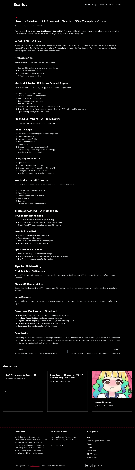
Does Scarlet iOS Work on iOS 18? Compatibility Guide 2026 (95, 351)
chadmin (11, 379)
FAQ (102, 5)
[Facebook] (87, 465)
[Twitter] (98, 465)
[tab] (63, 413)
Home (87, 5)
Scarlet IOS (34, 466)
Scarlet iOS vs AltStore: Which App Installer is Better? (36, 351)
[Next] (129, 391)
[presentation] (112, 384)
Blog (16, 17)
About (89, 444)
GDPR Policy (92, 454)
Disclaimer (91, 451)
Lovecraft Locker (103, 402)
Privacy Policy (92, 457)
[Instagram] (94, 465)
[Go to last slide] (5, 391)
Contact (118, 5)
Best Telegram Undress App (98, 441)
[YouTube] (102, 465)
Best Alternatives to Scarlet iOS (21, 375)
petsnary (20, 26)
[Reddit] (90, 465)
